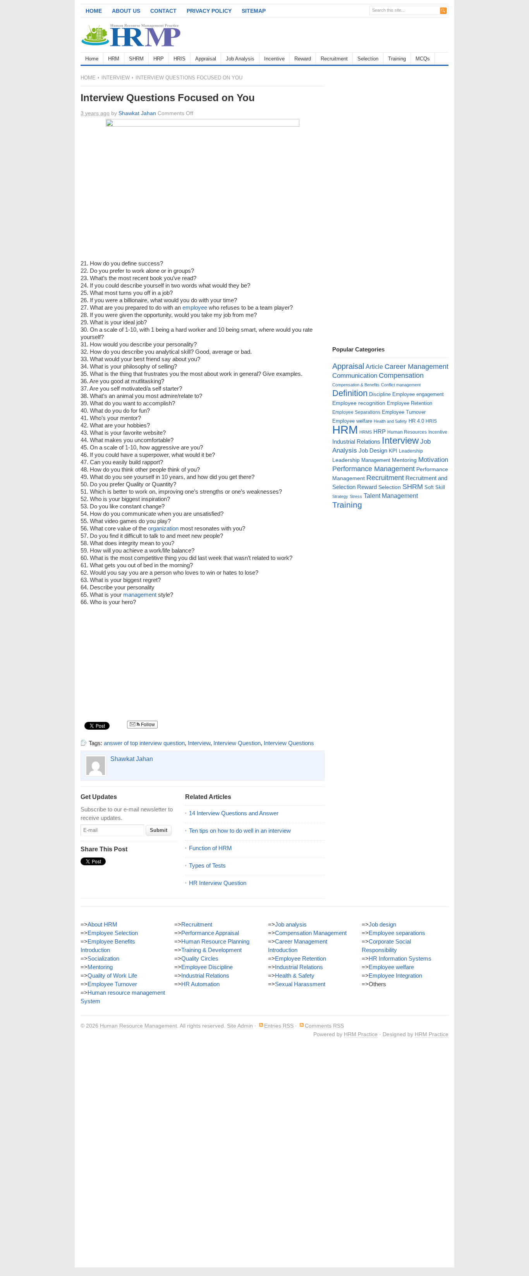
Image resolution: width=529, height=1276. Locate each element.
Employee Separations (356, 412)
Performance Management (373, 469)
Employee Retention (409, 403)
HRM (113, 59)
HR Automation (200, 984)
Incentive (274, 59)
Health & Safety (294, 975)
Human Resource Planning (215, 941)
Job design (382, 924)
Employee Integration (395, 975)
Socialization (103, 958)
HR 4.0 (416, 421)
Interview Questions (289, 743)
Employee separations (397, 933)
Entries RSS (279, 1026)
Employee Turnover (404, 412)
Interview (115, 78)
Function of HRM (210, 848)
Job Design (373, 450)
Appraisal (205, 59)
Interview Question (237, 743)
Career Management (416, 366)
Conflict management (401, 384)
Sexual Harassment (300, 984)
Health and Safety (390, 421)
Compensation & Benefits (356, 384)
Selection (367, 59)
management (139, 594)
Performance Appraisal (210, 933)
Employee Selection (113, 933)
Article (374, 366)
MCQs (423, 59)
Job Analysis (240, 59)
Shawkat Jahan (137, 113)
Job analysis (291, 924)
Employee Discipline (207, 967)
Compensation (401, 375)
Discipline (380, 394)
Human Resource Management (138, 1026)
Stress (356, 496)
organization (163, 528)
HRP (158, 59)
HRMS (365, 432)
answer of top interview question (144, 743)
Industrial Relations (356, 442)
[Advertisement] (357, 34)
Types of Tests (207, 865)
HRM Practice (361, 1034)
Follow (147, 724)
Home (94, 11)
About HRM (102, 924)
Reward (302, 59)
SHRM (136, 59)
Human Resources (407, 432)
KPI (393, 451)
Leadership (411, 451)
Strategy (340, 496)
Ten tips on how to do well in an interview (240, 830)
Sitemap (254, 11)
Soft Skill (434, 487)
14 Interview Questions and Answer (233, 813)
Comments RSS (324, 1026)
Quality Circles (199, 958)
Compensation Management (311, 933)
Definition (350, 393)
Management (375, 460)
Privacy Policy (209, 11)
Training (397, 59)
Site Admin (240, 1026)
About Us (126, 11)
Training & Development (211, 950)
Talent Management (391, 495)
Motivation (433, 459)
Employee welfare (352, 421)
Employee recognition (358, 403)
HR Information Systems (400, 958)
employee (194, 307)
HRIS (179, 59)
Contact (163, 11)
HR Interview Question (217, 883)
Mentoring (404, 460)
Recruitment (334, 59)
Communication (354, 375)
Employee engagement (418, 394)
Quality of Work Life (112, 975)
